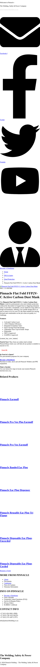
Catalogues (7, 583)
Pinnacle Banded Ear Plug (14, 467)
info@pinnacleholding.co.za (9, 9)
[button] (5, 571)
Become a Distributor (11, 595)
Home (6, 272)
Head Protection (9, 279)
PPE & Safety (8, 275)
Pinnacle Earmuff (9, 399)
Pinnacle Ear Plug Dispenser (15, 490)
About (6, 579)
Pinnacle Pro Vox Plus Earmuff (16, 422)
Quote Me (4, 350)
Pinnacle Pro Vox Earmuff (14, 444)
